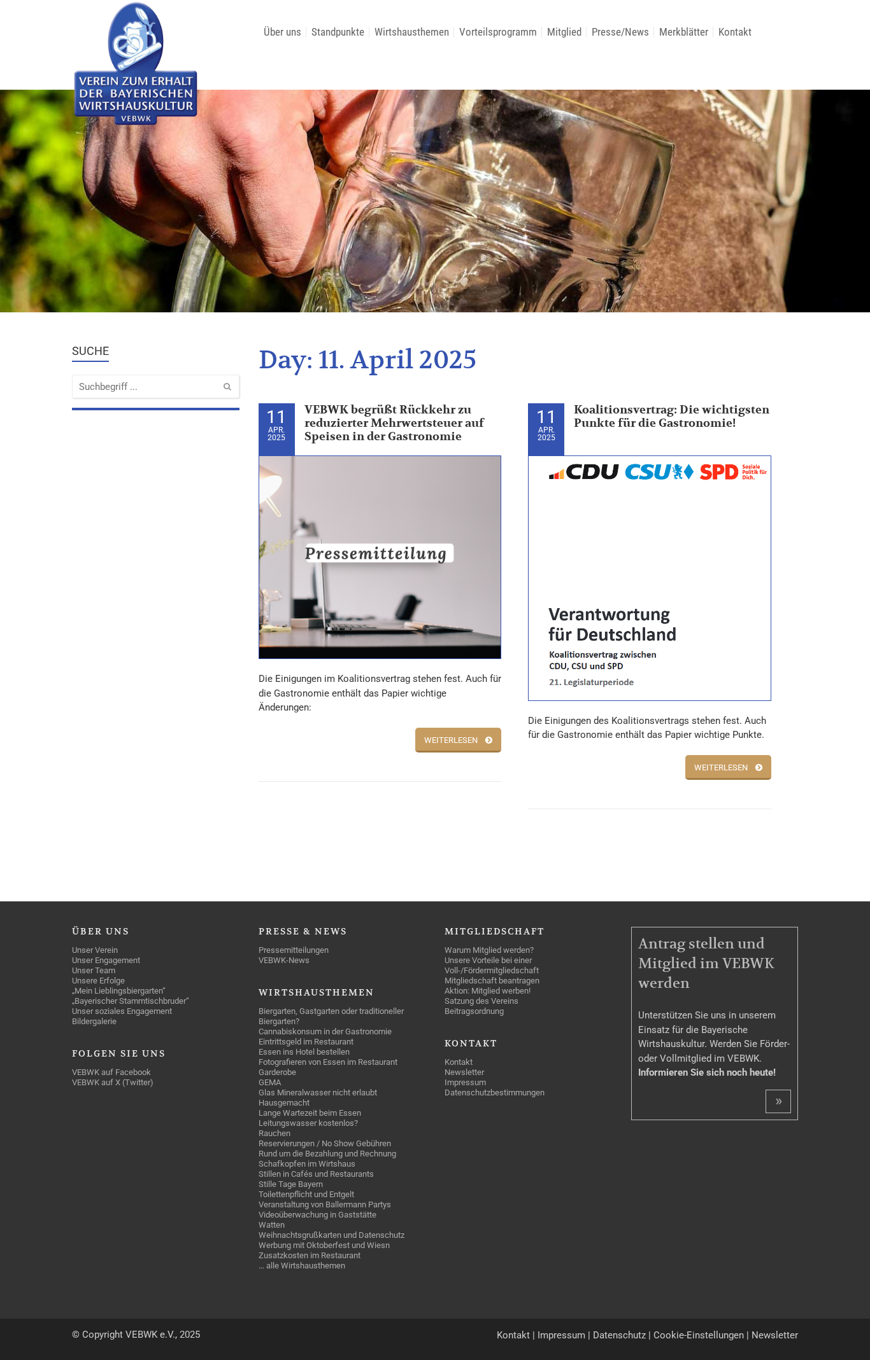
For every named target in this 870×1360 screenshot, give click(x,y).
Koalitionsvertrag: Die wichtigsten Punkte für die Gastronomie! (671, 417)
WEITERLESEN (451, 740)
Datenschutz (619, 1335)
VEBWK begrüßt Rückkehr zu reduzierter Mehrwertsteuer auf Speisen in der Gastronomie (394, 423)
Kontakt (513, 1335)
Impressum (561, 1335)
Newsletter (775, 1335)
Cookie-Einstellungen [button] (698, 1335)
